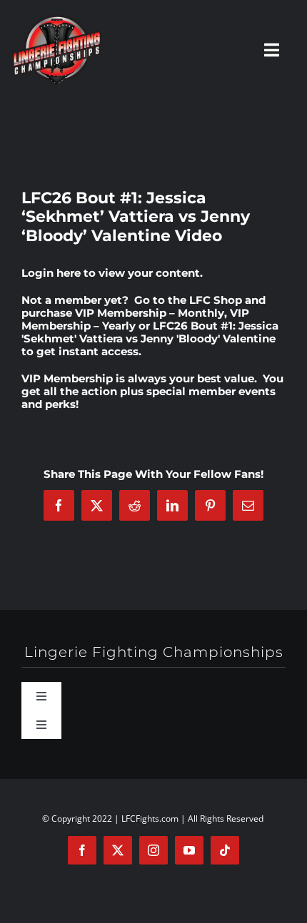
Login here (51, 273)
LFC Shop (215, 300)
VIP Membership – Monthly (149, 313)
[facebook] (82, 850)
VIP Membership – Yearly (135, 319)
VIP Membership (67, 378)
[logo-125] (56, 19)
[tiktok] (225, 850)
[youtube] (189, 850)
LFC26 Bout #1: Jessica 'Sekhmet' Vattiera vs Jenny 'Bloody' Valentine (149, 332)
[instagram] (153, 850)
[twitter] (118, 850)
